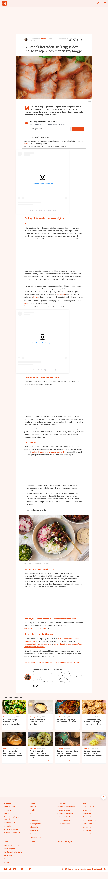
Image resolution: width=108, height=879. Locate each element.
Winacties (7, 826)
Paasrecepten (9, 859)
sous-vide (42, 628)
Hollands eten (88, 834)
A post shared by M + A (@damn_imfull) (43, 370)
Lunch (32, 813)
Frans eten (87, 830)
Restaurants (61, 803)
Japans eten (87, 827)
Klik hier (26, 143)
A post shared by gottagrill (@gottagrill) (43, 210)
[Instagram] (34, 685)
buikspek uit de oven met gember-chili (48, 452)
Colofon (7, 813)
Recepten (34, 803)
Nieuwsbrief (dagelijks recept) (12, 818)
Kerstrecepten (35, 807)
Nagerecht (34, 830)
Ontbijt (33, 810)
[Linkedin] (37, 685)
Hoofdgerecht (35, 824)
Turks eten (87, 813)
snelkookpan (29, 628)
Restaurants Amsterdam (66, 807)
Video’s (33, 842)
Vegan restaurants (63, 824)
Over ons (7, 810)
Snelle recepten (36, 837)
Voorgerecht (35, 820)
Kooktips (44, 39)
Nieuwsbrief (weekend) (12, 823)
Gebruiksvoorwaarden (12, 833)
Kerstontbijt (8, 855)
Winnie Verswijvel (34, 39)
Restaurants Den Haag (65, 817)
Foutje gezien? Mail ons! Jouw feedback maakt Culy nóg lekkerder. (51, 662)
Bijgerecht (34, 827)
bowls (35, 297)
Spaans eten (87, 824)
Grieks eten (87, 810)
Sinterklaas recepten (11, 845)
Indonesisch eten (89, 820)
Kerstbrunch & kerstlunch (13, 852)
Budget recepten (36, 834)
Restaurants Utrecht (64, 810)
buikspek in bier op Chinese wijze (37, 644)
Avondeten (34, 817)
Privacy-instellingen (64, 842)
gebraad (61, 294)
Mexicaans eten (89, 807)
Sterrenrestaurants (64, 820)
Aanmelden (77, 129)
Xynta (103, 869)
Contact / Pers (9, 807)
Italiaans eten (88, 817)
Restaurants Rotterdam (65, 813)
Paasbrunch (8, 862)
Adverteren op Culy (11, 829)
